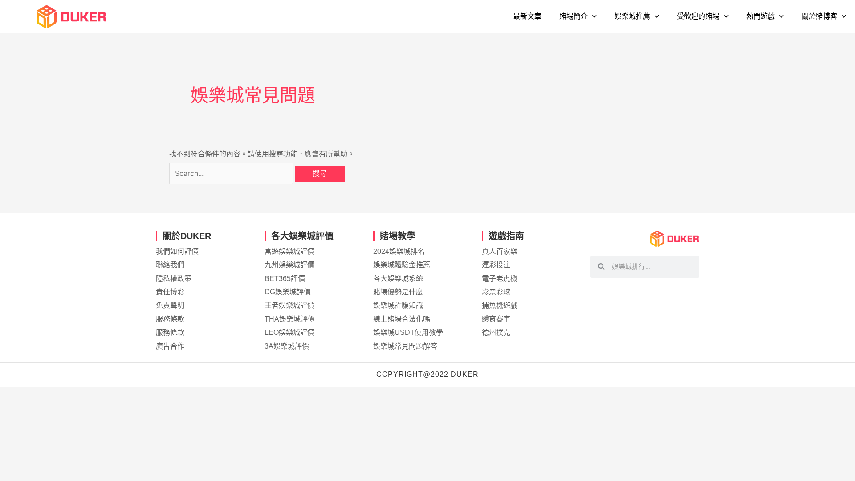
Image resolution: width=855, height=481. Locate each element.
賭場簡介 (573, 16)
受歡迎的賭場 (698, 16)
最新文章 (527, 16)
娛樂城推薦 (632, 16)
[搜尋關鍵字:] (232, 173)
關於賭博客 (819, 16)
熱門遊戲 (760, 16)
